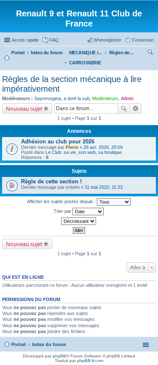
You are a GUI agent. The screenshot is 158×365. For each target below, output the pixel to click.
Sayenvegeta (47, 98)
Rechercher (124, 108)
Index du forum (49, 344)
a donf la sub (77, 98)
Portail (17, 52)
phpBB (59, 356)
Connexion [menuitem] (143, 39)
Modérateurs (105, 98)
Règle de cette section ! (51, 181)
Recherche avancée (136, 108)
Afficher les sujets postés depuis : (62, 201)
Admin (127, 98)
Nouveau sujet (24, 108)
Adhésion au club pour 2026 (57, 141)
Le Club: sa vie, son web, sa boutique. (84, 152)
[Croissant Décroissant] (79, 221)
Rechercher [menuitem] (150, 53)
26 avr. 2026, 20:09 (103, 147)
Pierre (72, 147)
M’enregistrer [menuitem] (107, 39)
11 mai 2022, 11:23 (104, 187)
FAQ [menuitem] (54, 39)
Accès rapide (25, 39)
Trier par (63, 211)
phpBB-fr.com (90, 360)
